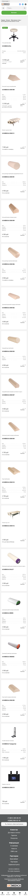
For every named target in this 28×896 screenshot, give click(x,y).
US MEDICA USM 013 (8, 787)
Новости (14, 848)
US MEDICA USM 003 (8, 351)
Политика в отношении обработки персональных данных (14, 879)
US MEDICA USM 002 (8, 307)
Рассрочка (14, 838)
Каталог (14, 12)
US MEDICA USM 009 (8, 220)
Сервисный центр (14, 864)
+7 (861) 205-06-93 (14, 818)
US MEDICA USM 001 (8, 177)
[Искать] (25, 8)
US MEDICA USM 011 (8, 133)
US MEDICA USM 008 (8, 89)
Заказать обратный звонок (15, 824)
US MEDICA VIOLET (8, 569)
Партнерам (14, 862)
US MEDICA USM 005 (8, 700)
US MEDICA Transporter (9, 744)
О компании (14, 846)
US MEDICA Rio (6, 46)
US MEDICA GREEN (7, 613)
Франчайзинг (14, 859)
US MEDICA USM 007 (8, 395)
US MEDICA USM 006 (8, 264)
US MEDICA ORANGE (8, 656)
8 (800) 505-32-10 (14, 820)
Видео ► (5, 27)
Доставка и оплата (14, 832)
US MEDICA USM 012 (8, 526)
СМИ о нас (14, 851)
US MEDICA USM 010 (8, 482)
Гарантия (14, 835)
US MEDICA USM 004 (8, 438)
